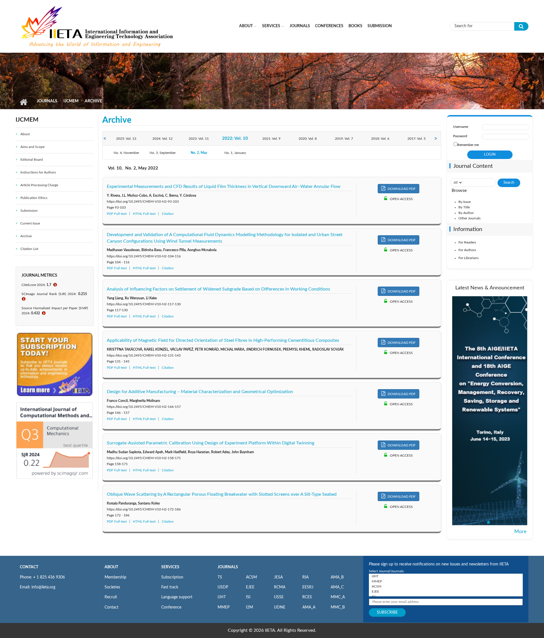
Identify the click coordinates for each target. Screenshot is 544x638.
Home (23, 102)
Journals (300, 26)
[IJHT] (446, 576)
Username (460, 126)
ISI (248, 597)
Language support (176, 597)
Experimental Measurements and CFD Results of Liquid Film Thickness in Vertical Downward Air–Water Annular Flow (224, 186)
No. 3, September (163, 152)
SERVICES (170, 567)
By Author (466, 213)
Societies (112, 587)
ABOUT (111, 567)
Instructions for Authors (38, 172)
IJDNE (279, 607)
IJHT (222, 597)
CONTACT (29, 567)
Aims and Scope (32, 147)
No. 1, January (235, 152)
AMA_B (337, 577)
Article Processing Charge (39, 185)
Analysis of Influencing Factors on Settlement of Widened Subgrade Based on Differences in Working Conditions (218, 289)
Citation (168, 213)
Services (271, 26)
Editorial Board (31, 159)
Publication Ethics (33, 198)
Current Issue (30, 223)
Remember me (468, 145)
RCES (307, 597)
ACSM (251, 577)
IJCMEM (70, 101)
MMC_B (338, 607)
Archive (26, 236)
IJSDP (223, 587)
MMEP (224, 607)
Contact (111, 607)
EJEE (250, 587)
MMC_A (338, 597)
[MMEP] (446, 581)
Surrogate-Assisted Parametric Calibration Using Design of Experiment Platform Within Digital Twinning (210, 443)
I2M (249, 607)
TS (220, 577)
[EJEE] (446, 591)
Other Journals (469, 218)
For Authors (467, 250)
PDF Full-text (117, 213)
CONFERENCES (329, 26)
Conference (171, 607)
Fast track (169, 587)
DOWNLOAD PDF (401, 188)
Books (355, 26)
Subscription (172, 577)
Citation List (29, 249)
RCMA (279, 587)
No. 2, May (199, 152)
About (246, 26)
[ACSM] (446, 586)
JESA (278, 577)
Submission (379, 26)
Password (460, 136)
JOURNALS (228, 567)
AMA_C (337, 587)
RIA (305, 577)
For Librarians (468, 258)
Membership (115, 577)
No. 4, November (126, 152)
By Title (464, 207)
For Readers (467, 242)
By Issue (464, 202)
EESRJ (307, 587)
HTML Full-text (144, 213)
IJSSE (279, 597)
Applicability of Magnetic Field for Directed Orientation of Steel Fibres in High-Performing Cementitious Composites (223, 340)
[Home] (97, 26)
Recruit (111, 597)
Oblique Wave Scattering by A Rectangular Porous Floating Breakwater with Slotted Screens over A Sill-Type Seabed (222, 494)
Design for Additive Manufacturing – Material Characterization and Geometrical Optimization (200, 391)
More (520, 531)
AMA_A (308, 607)
